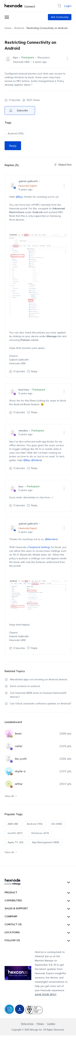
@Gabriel (36, 460)
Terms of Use (27, 1024)
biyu (15, 57)
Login (67, 6)
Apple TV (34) (15, 842)
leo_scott (21, 758)
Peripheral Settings (39, 547)
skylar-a (20, 771)
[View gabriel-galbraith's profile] (12, 185)
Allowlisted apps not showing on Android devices (38, 679)
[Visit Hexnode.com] (14, 5)
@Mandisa (51, 539)
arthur (18, 784)
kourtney (24, 389)
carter (18, 746)
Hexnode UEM (21, 61)
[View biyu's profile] (8, 59)
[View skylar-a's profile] (9, 771)
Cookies (51, 1024)
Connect (29, 6)
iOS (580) (56, 823)
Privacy (40, 1024)
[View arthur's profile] (9, 784)
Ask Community (59, 17)
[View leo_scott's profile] (9, 759)
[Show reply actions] (64, 185)
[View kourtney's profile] (12, 391)
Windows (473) (40, 833)
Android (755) (16, 133)
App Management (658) (45, 842)
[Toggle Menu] (7, 17)
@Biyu (19, 196)
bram (18, 733)
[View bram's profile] (9, 733)
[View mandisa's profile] (12, 432)
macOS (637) (15, 833)
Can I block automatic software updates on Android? (40, 703)
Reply (13, 145)
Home (8, 28)
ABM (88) (13, 823)
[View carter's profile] (9, 746)
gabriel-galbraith (28, 181)
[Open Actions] (67, 58)
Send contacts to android (25, 686)
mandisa (23, 430)
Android (19, 28)
